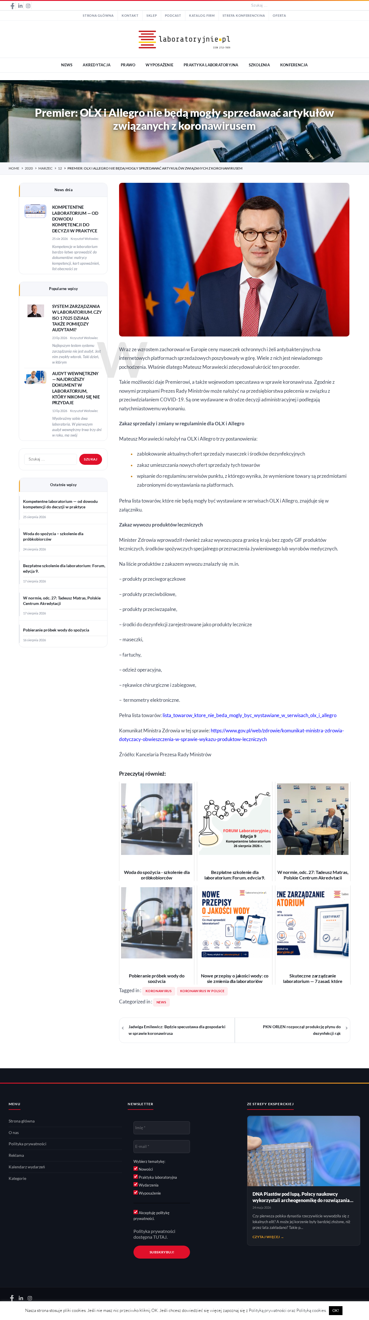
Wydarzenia (148, 1185)
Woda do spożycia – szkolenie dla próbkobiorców (53, 536)
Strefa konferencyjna (244, 15)
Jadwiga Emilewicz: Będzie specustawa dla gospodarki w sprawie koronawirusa (177, 1030)
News (162, 1002)
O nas (14, 1132)
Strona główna (98, 15)
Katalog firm (202, 15)
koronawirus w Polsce (202, 991)
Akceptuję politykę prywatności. (151, 1215)
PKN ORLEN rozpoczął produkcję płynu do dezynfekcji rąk (302, 1030)
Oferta (279, 15)
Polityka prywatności (27, 1144)
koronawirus (159, 991)
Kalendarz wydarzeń (27, 1167)
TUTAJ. (160, 1237)
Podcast (173, 15)
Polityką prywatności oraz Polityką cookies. (288, 1310)
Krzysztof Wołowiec (85, 238)
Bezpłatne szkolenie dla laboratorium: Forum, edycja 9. (64, 568)
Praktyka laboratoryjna (157, 1177)
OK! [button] (335, 1310)
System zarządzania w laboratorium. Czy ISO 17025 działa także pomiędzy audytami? (77, 318)
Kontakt (130, 15)
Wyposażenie (149, 1193)
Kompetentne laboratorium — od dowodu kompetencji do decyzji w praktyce (60, 504)
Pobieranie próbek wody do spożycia (56, 630)
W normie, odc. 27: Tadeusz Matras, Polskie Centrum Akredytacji (62, 601)
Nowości (145, 1169)
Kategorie (17, 1178)
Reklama (16, 1155)
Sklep (151, 15)
